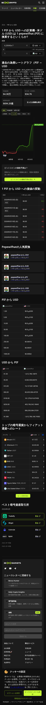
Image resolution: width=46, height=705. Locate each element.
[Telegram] (15, 568)
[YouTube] (10, 568)
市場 (34, 8)
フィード (5, 8)
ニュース (28, 652)
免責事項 (7, 662)
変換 (3, 25)
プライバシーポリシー (18, 702)
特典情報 (27, 8)
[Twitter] (5, 568)
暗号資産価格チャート (33, 655)
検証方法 (7, 655)
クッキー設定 (38, 702)
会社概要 (7, 648)
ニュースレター (16, 8)
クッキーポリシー (17, 687)
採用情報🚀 (8, 652)
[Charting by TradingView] (5, 156)
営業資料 (28, 648)
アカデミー (29, 662)
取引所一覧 (29, 659)
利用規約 (7, 659)
